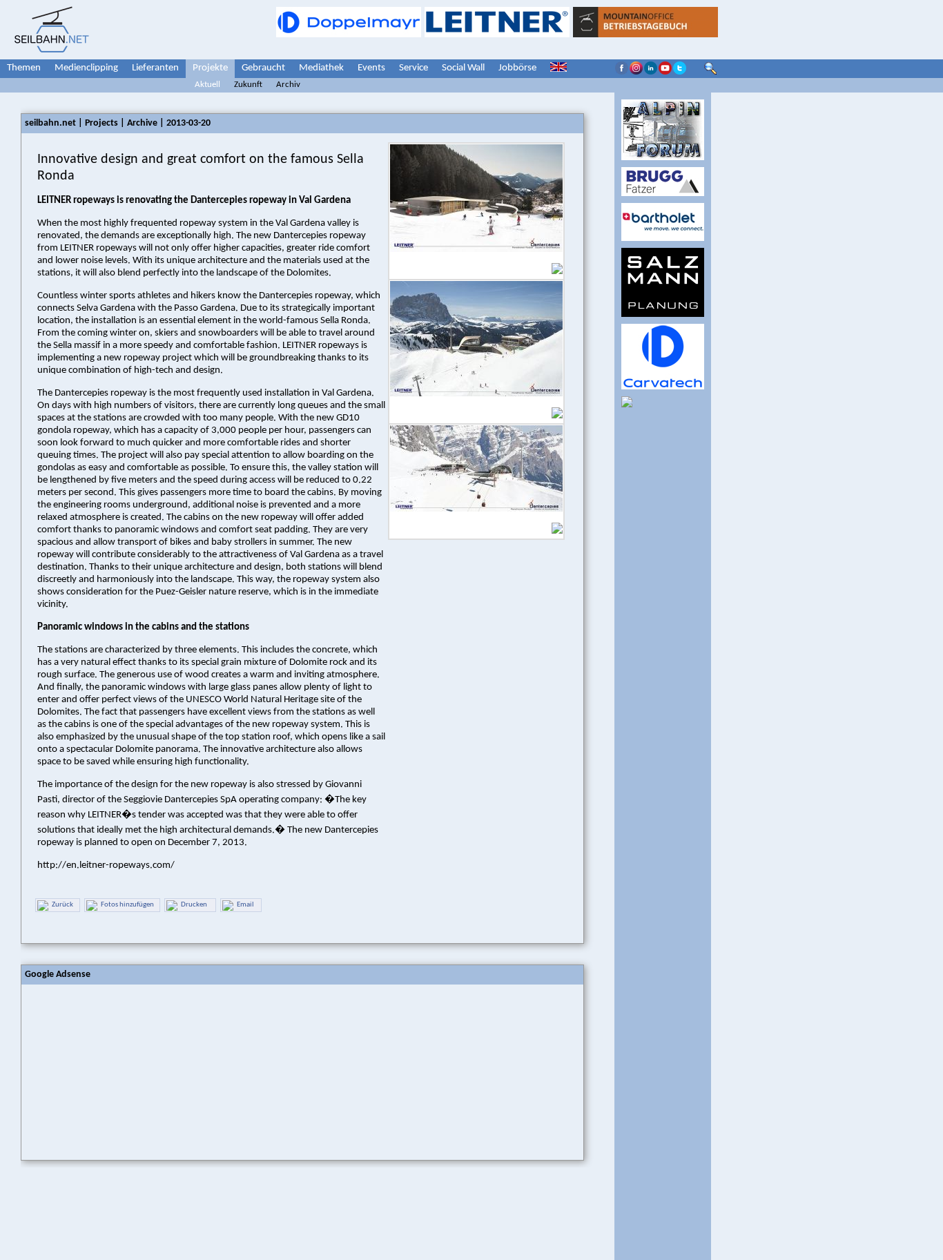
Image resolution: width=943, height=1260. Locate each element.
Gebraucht (263, 68)
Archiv (288, 84)
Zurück (62, 905)
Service (413, 68)
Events (371, 68)
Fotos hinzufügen (127, 905)
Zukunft (248, 84)
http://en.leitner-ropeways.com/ (106, 865)
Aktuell (207, 84)
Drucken (194, 905)
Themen (24, 68)
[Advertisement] (125, 1071)
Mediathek (321, 68)
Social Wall (463, 68)
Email (245, 905)
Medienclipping (86, 68)
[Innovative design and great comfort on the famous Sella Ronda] (476, 261)
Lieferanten (155, 68)
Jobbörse (517, 68)
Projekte (210, 68)
